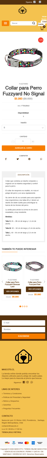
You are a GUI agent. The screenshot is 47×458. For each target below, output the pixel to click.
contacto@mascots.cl (10, 426)
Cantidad (23, 136)
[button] (20, 306)
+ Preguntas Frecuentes (11, 408)
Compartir (23, 156)
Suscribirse (23, 336)
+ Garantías (6, 405)
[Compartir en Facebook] (5, 159)
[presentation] (2, 282)
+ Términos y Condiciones (12, 393)
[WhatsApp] (44, 2)
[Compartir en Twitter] (18, 159)
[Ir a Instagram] (39, 2)
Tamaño (23, 123)
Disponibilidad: (23, 113)
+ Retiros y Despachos (10, 401)
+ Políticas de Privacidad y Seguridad (16, 397)
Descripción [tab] (23, 175)
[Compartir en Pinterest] (29, 159)
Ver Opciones (12, 291)
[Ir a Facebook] (34, 2)
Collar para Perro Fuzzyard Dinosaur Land (12, 284)
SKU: (19, 106)
